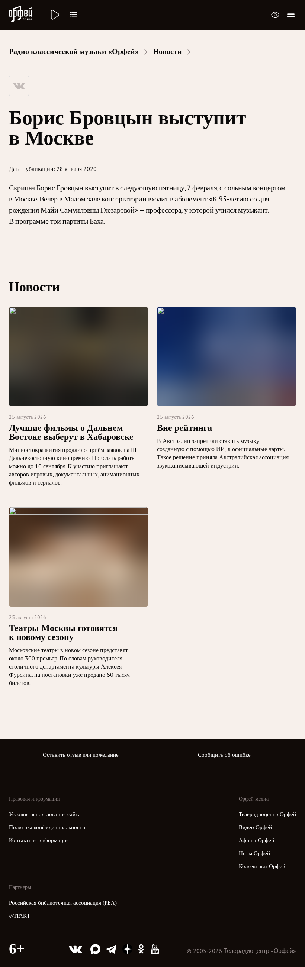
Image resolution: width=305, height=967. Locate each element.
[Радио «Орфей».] (54, 15)
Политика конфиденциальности (47, 827)
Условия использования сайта (45, 814)
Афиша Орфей (256, 840)
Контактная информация (39, 840)
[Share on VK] (19, 86)
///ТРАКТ (19, 916)
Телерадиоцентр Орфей (267, 814)
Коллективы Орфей (262, 866)
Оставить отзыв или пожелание (81, 755)
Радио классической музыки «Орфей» (74, 51)
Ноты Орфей (254, 853)
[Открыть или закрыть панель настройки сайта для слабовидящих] (275, 14)
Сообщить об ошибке (224, 755)
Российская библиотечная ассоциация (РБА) (63, 903)
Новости (167, 51)
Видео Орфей (255, 827)
